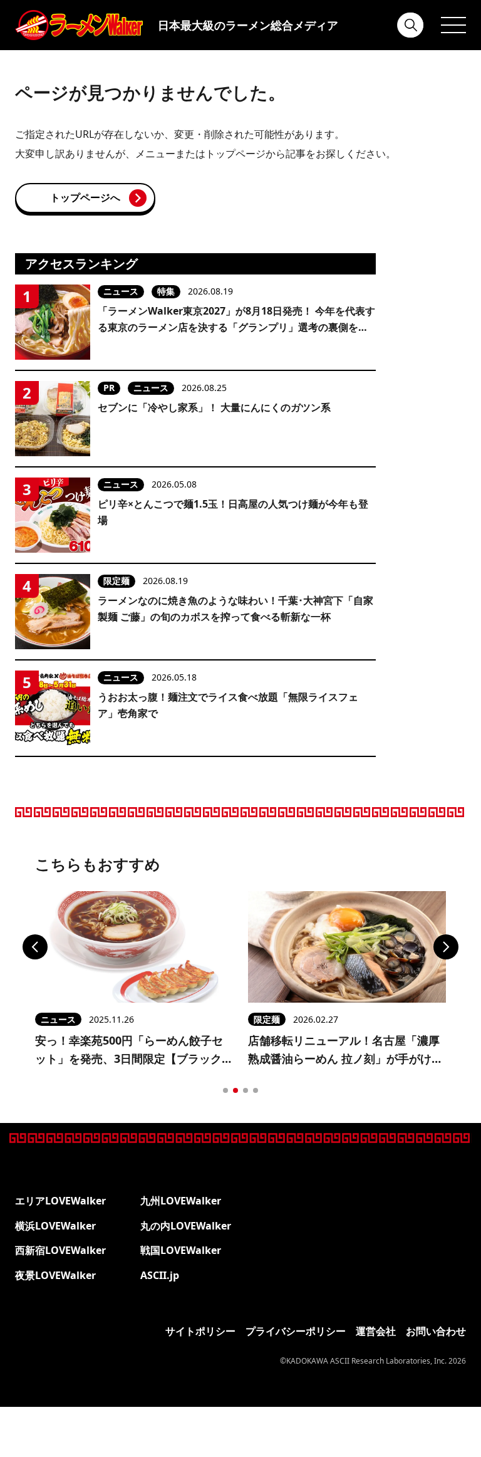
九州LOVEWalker (180, 1201)
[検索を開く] (410, 25)
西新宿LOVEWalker (60, 1250)
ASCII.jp (159, 1275)
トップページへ (85, 197)
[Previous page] (35, 946)
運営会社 (376, 1331)
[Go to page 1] (225, 1090)
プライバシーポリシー (296, 1331)
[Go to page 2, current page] (235, 1090)
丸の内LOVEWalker (185, 1226)
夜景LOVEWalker (55, 1275)
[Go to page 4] (255, 1090)
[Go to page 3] (245, 1090)
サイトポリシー (200, 1331)
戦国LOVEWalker (180, 1250)
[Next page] (445, 946)
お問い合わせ (436, 1331)
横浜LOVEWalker (55, 1226)
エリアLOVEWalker (60, 1201)
